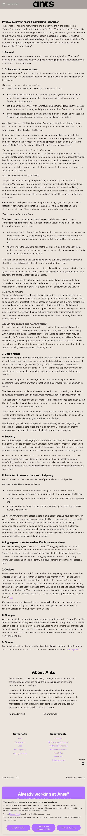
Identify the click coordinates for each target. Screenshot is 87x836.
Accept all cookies (18, 827)
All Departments (58, 760)
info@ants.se (75, 649)
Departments (20, 742)
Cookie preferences (68, 827)
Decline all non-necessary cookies (44, 827)
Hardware (58, 756)
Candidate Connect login (75, 777)
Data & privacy (20, 749)
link (11, 597)
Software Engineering (58, 745)
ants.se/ (82, 759)
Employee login (8, 777)
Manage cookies (20, 753)
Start (20, 738)
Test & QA (58, 752)
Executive (58, 738)
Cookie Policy (15, 813)
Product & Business (58, 749)
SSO (17, 777)
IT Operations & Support (58, 742)
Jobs (20, 745)
